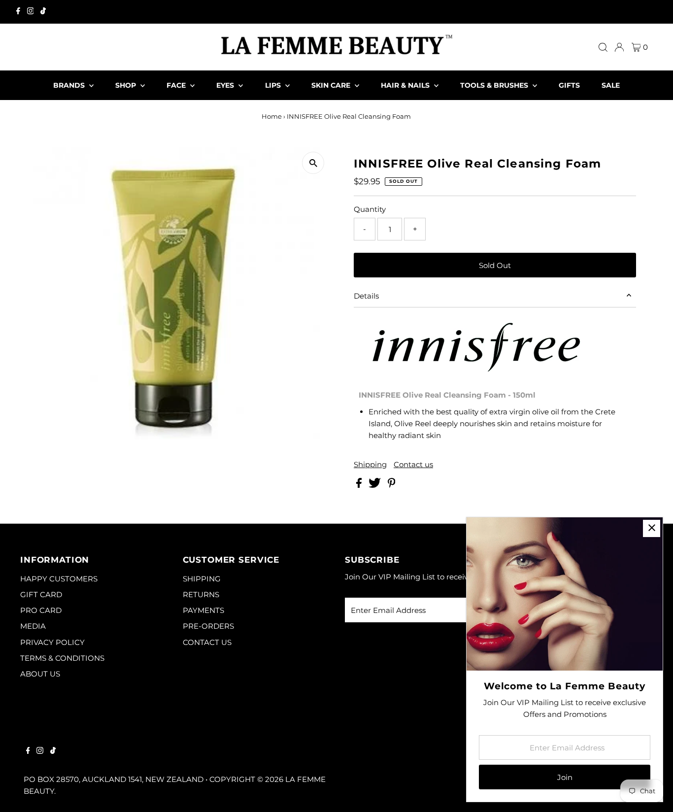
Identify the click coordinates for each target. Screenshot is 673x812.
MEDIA (33, 626)
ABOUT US (40, 673)
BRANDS (70, 85)
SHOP (126, 85)
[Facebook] (18, 12)
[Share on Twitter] (376, 485)
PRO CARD (41, 610)
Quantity (370, 209)
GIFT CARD (41, 594)
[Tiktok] (43, 12)
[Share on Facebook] (360, 485)
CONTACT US (207, 642)
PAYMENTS (203, 610)
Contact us (413, 464)
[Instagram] (30, 12)
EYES (226, 85)
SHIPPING (202, 578)
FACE (177, 85)
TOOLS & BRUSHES (495, 85)
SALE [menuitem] (611, 85)
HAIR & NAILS (406, 85)
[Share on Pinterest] (392, 485)
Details (366, 296)
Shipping (370, 464)
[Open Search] (603, 47)
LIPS (274, 85)
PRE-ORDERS (208, 626)
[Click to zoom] (313, 163)
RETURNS (201, 594)
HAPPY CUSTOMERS (59, 578)
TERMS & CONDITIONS (62, 658)
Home (272, 116)
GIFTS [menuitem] (569, 85)
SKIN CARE (331, 85)
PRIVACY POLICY (52, 642)
